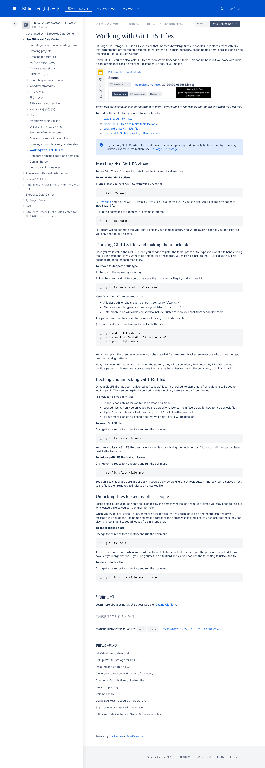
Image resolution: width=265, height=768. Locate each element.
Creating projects (40, 51)
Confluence (115, 736)
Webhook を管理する (43, 109)
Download (105, 201)
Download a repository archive (49, 138)
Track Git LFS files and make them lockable (130, 124)
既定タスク (36, 97)
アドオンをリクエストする (46, 126)
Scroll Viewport (135, 736)
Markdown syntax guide (45, 120)
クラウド (202, 23)
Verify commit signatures (45, 167)
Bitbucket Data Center (40, 194)
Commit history (39, 161)
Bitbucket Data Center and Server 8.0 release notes (128, 714)
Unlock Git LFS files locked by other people (130, 133)
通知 (32, 115)
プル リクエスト (39, 91)
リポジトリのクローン (43, 62)
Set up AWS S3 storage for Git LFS (117, 660)
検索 (222, 8)
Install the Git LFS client (118, 119)
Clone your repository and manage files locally (124, 673)
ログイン (234, 8)
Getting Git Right (165, 604)
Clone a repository (107, 687)
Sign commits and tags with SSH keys (119, 707)
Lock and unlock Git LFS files (121, 128)
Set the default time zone (45, 132)
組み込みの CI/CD (37, 179)
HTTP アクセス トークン (45, 74)
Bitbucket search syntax (45, 103)
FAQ (28, 206)
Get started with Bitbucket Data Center (50, 33)
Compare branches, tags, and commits (54, 155)
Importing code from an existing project (54, 45)
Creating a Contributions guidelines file (54, 144)
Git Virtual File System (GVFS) (114, 653)
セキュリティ (203, 756)
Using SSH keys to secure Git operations (121, 700)
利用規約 (185, 756)
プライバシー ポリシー (161, 756)
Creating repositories (43, 56)
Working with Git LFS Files (47, 150)
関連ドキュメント (78, 8)
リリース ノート (35, 200)
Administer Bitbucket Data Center (47, 173)
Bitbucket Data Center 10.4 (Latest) (54, 22)
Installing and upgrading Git (113, 666)
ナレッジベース (106, 8)
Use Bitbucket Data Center (43, 39)
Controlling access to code (46, 80)
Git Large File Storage (164, 149)
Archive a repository (42, 68)
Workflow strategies (42, 85)
